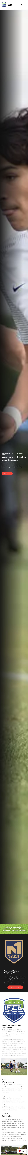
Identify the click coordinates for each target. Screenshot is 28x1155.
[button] (25, 5)
